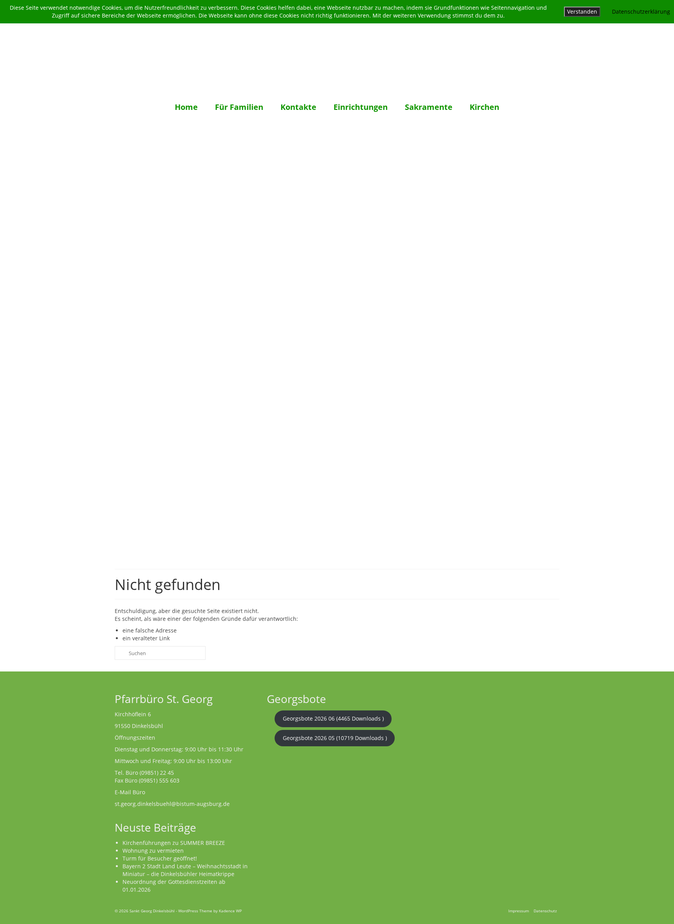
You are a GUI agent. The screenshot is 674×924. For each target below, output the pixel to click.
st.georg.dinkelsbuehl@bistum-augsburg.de (172, 803)
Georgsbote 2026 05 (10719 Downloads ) (335, 738)
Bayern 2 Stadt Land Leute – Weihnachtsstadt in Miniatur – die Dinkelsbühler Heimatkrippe (185, 870)
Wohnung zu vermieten (153, 850)
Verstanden (582, 11)
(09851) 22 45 (157, 772)
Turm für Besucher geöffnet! (159, 858)
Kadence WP (230, 910)
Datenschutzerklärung (641, 11)
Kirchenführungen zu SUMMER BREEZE (173, 842)
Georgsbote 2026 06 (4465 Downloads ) (333, 718)
